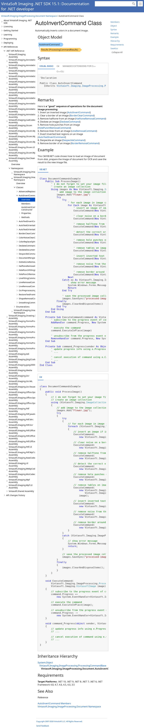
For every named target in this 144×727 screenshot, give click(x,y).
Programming (10, 38)
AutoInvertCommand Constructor (31, 208)
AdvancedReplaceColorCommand (34, 191)
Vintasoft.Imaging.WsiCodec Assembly (22, 475)
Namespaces (17, 168)
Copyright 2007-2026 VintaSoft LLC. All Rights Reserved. (59, 721)
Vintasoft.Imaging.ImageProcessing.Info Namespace (33, 311)
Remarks (115, 33)
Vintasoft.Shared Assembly (21, 491)
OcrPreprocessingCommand (32, 290)
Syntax (114, 29)
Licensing (8, 26)
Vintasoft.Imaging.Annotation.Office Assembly (25, 83)
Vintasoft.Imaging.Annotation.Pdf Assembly (24, 99)
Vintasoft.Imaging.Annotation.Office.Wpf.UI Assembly (29, 93)
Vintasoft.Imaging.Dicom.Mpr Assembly (23, 132)
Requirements (117, 44)
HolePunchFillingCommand (31, 270)
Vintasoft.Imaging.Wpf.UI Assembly (20, 486)
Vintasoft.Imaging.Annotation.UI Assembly (24, 110)
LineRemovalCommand (29, 282)
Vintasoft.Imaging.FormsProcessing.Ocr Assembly (27, 327)
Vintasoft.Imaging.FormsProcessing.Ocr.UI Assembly (28, 333)
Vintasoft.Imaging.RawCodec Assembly (22, 459)
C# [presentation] (58, 65)
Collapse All (117, 52)
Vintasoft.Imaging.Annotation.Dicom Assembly (26, 66)
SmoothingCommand (29, 302)
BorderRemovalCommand (85, 143)
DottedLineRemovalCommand (33, 262)
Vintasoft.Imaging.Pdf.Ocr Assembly (21, 426)
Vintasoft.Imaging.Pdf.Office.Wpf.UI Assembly (25, 442)
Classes (19, 187)
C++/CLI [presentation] (60, 71)
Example (115, 37)
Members (115, 22)
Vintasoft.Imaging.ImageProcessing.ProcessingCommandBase (95, 86)
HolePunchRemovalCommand (33, 274)
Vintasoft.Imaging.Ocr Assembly (19, 377)
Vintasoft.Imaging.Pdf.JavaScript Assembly (24, 415)
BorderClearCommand (29, 233)
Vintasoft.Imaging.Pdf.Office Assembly (22, 431)
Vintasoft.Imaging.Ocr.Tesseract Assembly (23, 388)
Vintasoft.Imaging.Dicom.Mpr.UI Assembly (24, 137)
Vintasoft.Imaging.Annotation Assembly (23, 61)
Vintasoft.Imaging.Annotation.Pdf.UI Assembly (26, 104)
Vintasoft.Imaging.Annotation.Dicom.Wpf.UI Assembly (29, 77)
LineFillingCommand (28, 278)
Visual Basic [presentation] (46, 65)
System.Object (45, 662)
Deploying (8, 42)
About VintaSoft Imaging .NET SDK (18, 21)
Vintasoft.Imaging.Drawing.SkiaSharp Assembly (26, 316)
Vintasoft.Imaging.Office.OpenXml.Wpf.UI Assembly (28, 404)
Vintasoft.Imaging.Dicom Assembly (20, 126)
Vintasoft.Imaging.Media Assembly (20, 371)
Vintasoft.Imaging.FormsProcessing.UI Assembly (27, 344)
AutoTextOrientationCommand (33, 225)
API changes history (15, 495)
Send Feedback (42, 725)
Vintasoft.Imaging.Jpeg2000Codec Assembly (25, 366)
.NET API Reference (15, 50)
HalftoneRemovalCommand (32, 266)
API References (11, 46)
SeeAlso (114, 48)
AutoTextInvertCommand (30, 221)
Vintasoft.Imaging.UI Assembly (18, 464)
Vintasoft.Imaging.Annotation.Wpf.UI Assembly (26, 115)
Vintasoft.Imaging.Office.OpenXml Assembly (25, 393)
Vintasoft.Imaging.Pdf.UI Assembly (20, 448)
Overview (15, 164)
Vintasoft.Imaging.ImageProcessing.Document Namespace (29, 16)
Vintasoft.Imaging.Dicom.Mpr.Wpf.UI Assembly (26, 143)
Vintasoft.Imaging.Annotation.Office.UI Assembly (27, 88)
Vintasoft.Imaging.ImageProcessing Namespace (31, 173)
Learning (8, 34)
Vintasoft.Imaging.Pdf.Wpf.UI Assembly (22, 453)
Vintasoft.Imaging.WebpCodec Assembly (23, 470)
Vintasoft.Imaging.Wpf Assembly (19, 480)
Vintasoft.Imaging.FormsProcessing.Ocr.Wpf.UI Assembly (31, 338)
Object (114, 25)
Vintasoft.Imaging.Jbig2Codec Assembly (23, 360)
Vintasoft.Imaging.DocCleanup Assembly (23, 159)
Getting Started (11, 30)
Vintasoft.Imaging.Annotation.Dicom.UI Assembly (27, 72)
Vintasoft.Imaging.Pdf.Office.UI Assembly (23, 437)
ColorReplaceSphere (28, 241)
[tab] (46, 66)
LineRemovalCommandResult (32, 286)
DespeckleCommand (28, 253)
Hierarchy (115, 41)
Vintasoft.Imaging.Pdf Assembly (19, 409)
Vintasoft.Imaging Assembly (17, 55)
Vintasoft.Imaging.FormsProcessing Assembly (25, 322)
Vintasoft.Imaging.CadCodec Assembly (22, 121)
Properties (26, 213)
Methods (25, 217)
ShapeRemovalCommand (30, 298)
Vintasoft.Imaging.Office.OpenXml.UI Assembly (26, 398)
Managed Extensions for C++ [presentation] (79, 65)
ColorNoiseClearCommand (31, 237)
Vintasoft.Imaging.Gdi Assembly (19, 355)
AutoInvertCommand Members (54, 703)
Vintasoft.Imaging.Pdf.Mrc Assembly (21, 420)
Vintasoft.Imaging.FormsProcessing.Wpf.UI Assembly (29, 349)
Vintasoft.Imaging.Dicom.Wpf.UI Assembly (24, 154)
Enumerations (23, 306)
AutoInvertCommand (29, 195)
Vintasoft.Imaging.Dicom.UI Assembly (22, 148)
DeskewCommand (27, 245)
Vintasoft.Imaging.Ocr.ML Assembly (20, 382)
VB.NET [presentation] (43, 169)
